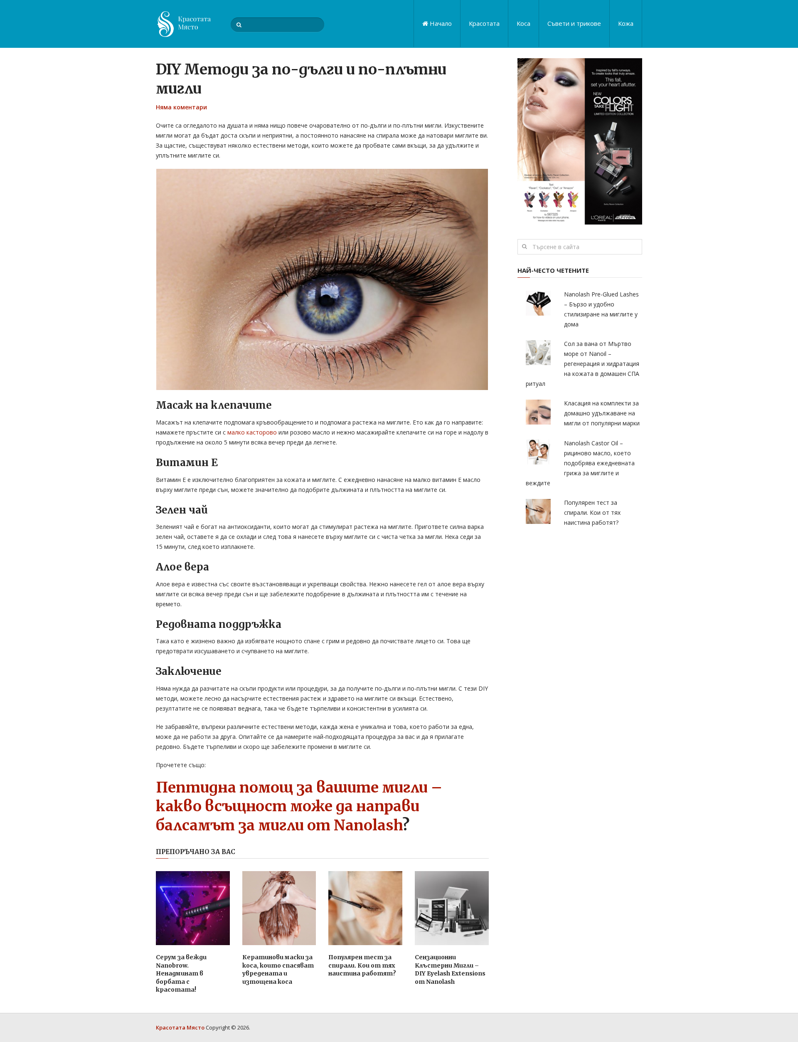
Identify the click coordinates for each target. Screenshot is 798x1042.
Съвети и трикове (574, 23)
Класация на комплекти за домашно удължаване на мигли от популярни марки (602, 413)
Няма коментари (181, 107)
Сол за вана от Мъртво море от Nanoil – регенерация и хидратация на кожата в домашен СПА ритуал (582, 364)
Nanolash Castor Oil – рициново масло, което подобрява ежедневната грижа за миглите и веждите (580, 463)
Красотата (484, 23)
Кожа (625, 23)
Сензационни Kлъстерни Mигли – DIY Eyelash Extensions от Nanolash (450, 969)
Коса (523, 23)
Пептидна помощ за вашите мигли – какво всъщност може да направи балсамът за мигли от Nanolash (299, 806)
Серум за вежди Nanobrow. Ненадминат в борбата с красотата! (181, 973)
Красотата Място (180, 1027)
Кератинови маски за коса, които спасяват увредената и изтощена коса (278, 969)
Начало (440, 23)
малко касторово (252, 432)
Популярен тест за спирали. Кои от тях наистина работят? (362, 965)
